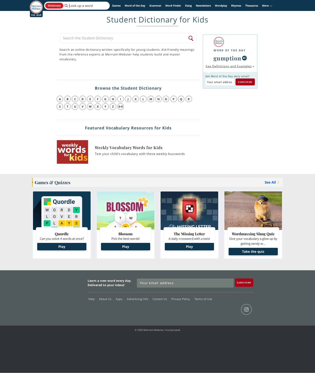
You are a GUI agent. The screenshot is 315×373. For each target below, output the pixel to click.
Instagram (246, 309)
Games (116, 5)
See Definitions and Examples (229, 66)
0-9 (120, 107)
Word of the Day (135, 5)
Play (61, 246)
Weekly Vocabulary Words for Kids (129, 147)
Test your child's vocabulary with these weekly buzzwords (140, 154)
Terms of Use (203, 299)
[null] (244, 58)
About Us (105, 299)
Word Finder (173, 5)
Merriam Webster (69, 296)
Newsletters (203, 5)
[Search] (191, 38)
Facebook (207, 309)
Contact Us (160, 299)
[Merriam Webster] (230, 42)
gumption (227, 58)
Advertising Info (138, 299)
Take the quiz (253, 251)
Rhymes (236, 5)
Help (92, 299)
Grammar (155, 5)
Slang (188, 5)
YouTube (233, 309)
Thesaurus (251, 5)
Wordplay (221, 5)
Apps (119, 299)
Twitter (220, 309)
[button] (267, 5)
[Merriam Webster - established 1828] (36, 4)
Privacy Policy (181, 299)
